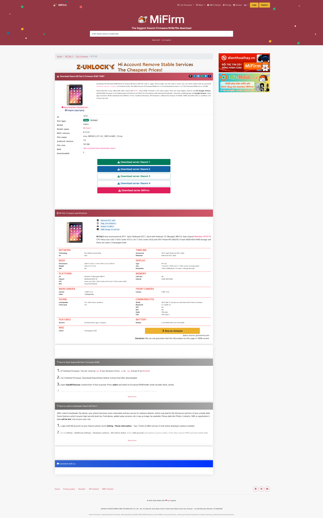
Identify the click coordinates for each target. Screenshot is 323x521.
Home (59, 56)
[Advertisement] (157, 107)
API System (94, 489)
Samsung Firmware (169, 514)
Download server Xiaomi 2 (135, 169)
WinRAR (146, 371)
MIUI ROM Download (146, 514)
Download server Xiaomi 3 (135, 176)
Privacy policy (69, 489)
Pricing (227, 5)
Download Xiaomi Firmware (110, 514)
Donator (82, 489)
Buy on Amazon (173, 330)
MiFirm (62, 4)
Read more (132, 397)
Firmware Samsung (205, 514)
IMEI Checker (215, 5)
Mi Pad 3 (69, 56)
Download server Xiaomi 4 (135, 183)
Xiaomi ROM (158, 514)
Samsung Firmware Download (187, 514)
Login (254, 5)
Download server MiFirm (135, 190)
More (201, 5)
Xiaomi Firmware (94, 514)
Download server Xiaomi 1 (135, 161)
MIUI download (126, 514)
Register (264, 5)
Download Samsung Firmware (223, 514)
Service (238, 5)
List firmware (185, 5)
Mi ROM (135, 514)
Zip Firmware (82, 56)
